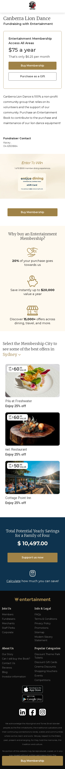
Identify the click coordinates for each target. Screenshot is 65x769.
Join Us (6, 608)
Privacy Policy (42, 623)
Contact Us (8, 663)
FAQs (37, 614)
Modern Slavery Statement (43, 638)
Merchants (8, 623)
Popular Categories (47, 648)
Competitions (42, 680)
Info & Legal (42, 608)
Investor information (14, 676)
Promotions (41, 627)
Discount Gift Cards (45, 662)
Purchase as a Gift (32, 76)
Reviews (7, 667)
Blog (5, 672)
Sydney (10, 354)
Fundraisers (8, 618)
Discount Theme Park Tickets (47, 656)
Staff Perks (8, 627)
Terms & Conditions (45, 618)
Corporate (8, 632)
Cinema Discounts (45, 666)
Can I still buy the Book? (16, 658)
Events (38, 675)
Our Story (7, 654)
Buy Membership (32, 65)
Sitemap (39, 632)
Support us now (33, 557)
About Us (8, 648)
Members (7, 614)
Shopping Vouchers (45, 671)
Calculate (13, 581)
